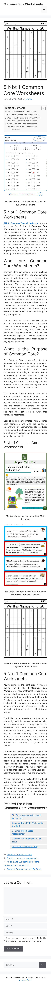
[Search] (42, 965)
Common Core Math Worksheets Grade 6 (27, 824)
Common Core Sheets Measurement (22, 832)
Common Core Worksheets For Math (26, 840)
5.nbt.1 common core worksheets (22, 858)
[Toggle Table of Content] (42, 108)
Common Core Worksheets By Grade (24, 869)
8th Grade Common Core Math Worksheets (26, 816)
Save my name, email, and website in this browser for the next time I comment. (26, 939)
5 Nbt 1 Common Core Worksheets (21, 112)
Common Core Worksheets (23, 4)
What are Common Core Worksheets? (23, 115)
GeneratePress (25, 980)
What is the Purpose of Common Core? (23, 118)
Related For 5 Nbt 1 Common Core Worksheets (24, 128)
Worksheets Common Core (24, 846)
